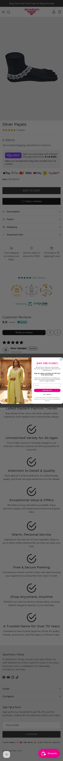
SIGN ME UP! (47, 390)
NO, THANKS (47, 394)
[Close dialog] (61, 359)
